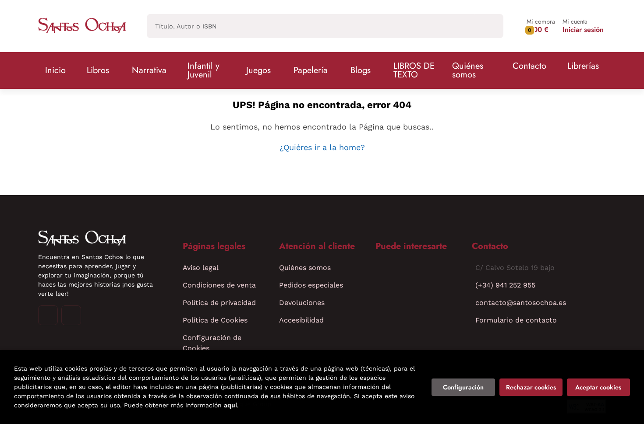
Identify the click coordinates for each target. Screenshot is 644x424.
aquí (230, 405)
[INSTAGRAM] (48, 315)
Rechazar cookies (531, 387)
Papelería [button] (311, 70)
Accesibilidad (301, 320)
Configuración (463, 387)
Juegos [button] (258, 70)
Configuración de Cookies (212, 342)
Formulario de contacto (516, 320)
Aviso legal (201, 267)
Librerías (583, 66)
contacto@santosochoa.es (520, 302)
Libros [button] (98, 70)
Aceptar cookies (598, 387)
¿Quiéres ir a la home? (322, 147)
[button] (540, 26)
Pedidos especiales (311, 285)
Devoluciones (302, 302)
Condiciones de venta (219, 285)
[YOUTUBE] (71, 315)
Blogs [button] (360, 70)
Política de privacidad (219, 302)
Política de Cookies (215, 320)
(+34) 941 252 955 (505, 285)
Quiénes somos (467, 70)
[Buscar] (489, 26)
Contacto (529, 66)
